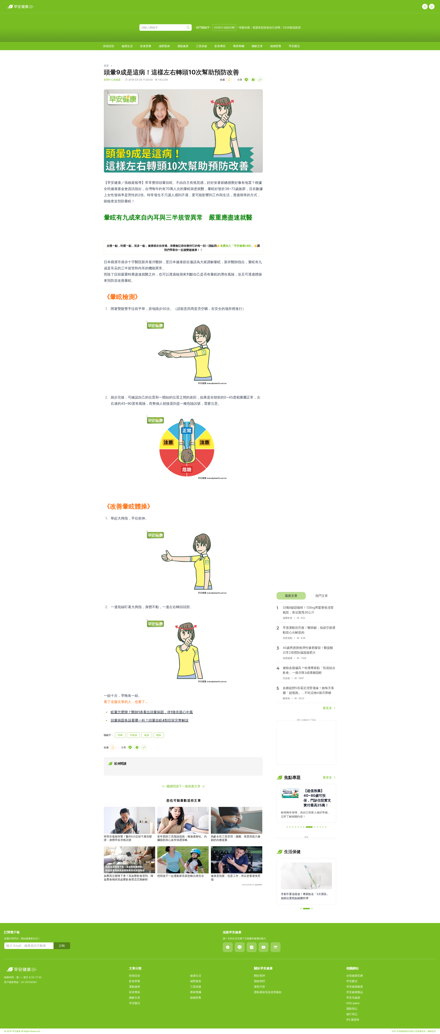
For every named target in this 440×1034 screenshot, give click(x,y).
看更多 (327, 708)
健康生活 (127, 46)
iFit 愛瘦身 (352, 1019)
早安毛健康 (353, 997)
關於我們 (259, 975)
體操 (158, 735)
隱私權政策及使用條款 (268, 992)
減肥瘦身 (164, 46)
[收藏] (229, 79)
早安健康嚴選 (354, 986)
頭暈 (120, 735)
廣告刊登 (259, 986)
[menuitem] (109, 46)
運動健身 (182, 46)
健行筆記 (351, 1014)
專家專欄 (238, 46)
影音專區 (220, 46)
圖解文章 (257, 46)
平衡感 (133, 735)
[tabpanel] (306, 656)
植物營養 (275, 46)
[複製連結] (260, 79)
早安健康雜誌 (354, 992)
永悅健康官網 (354, 975)
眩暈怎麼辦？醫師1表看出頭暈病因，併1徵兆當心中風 (152, 712)
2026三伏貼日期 (224, 27)
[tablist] (306, 596)
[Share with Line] (246, 79)
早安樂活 (294, 46)
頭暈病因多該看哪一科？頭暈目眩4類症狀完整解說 (150, 720)
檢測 (146, 735)
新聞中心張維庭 (112, 79)
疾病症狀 (108, 46)
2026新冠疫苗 (292, 27)
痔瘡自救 (244, 27)
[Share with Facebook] (253, 79)
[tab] (291, 596)
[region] (183, 248)
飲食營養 (145, 46)
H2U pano (353, 1003)
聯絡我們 (259, 981)
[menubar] (201, 46)
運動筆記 (351, 1008)
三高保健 (201, 46)
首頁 (106, 65)
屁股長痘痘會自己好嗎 (266, 27)
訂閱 (62, 945)
